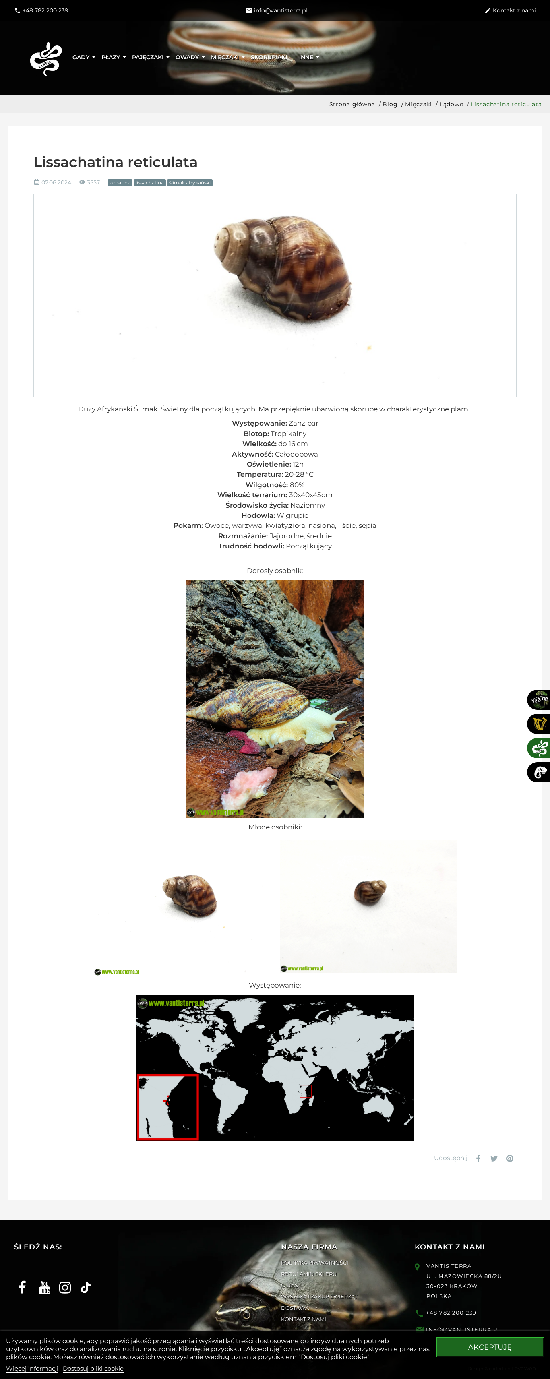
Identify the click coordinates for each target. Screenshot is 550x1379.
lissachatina (150, 183)
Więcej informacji (32, 1368)
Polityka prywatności (314, 1262)
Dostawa (295, 1308)
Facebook (21, 1281)
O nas (289, 1285)
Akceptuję (490, 1347)
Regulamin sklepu (309, 1274)
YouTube (42, 1281)
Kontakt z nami (303, 1319)
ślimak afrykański (190, 183)
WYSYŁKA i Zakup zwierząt (319, 1296)
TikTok (83, 1281)
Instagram (62, 1281)
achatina (120, 183)
